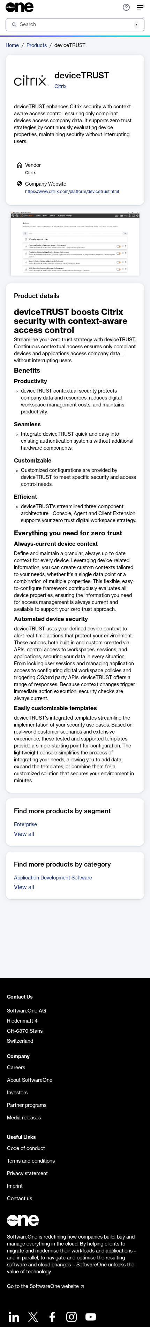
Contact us (19, 1198)
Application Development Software (53, 878)
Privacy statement (27, 1173)
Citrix (60, 86)
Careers (16, 1067)
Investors (17, 1093)
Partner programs (26, 1105)
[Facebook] (51, 1318)
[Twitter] (32, 1318)
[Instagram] (71, 1318)
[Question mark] (126, 7)
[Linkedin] (13, 1318)
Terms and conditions (31, 1161)
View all (24, 834)
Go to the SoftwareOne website (43, 1286)
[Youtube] (90, 1318)
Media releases (24, 1118)
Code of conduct (26, 1148)
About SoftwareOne (29, 1080)
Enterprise (25, 824)
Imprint (15, 1186)
